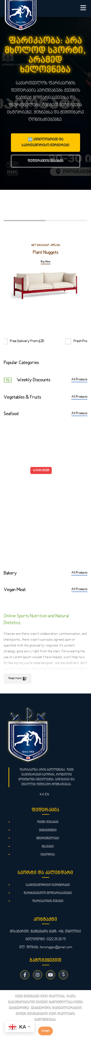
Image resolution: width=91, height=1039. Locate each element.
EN (47, 794)
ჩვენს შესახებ (47, 822)
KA (42, 794)
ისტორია (48, 855)
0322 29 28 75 (56, 939)
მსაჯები (48, 846)
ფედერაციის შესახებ (45, 161)
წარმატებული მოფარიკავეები (48, 893)
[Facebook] (24, 974)
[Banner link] (45, 282)
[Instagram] (37, 974)
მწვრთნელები (47, 838)
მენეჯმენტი (48, 830)
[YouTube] (50, 974)
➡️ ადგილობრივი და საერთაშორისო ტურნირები (45, 142)
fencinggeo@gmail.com (56, 947)
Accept (45, 1030)
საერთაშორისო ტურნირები (48, 885)
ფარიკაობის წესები (47, 901)
